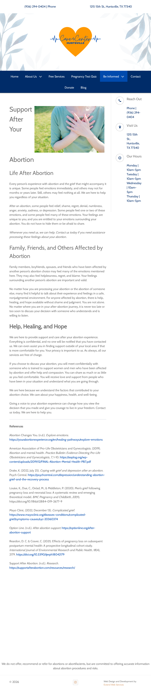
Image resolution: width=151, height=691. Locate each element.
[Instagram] (75, 682)
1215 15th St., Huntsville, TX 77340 (111, 6)
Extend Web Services (114, 684)
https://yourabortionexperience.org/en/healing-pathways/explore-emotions (56, 439)
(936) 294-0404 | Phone (40, 6)
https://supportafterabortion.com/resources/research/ (42, 567)
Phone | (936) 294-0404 (133, 112)
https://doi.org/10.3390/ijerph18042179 (40, 554)
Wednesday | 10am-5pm (134, 187)
